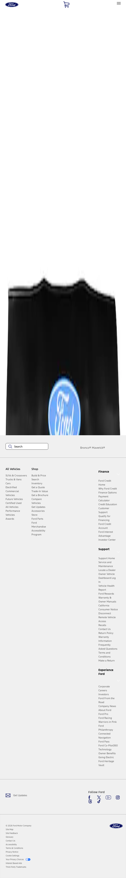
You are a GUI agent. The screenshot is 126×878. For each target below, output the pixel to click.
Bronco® (85, 447)
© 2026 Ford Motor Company (18, 826)
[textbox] (26, 446)
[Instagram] (118, 797)
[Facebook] (90, 797)
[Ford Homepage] (116, 826)
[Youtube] (108, 797)
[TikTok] (99, 801)
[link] (9, 829)
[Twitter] (99, 797)
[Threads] (90, 801)
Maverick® (98, 447)
